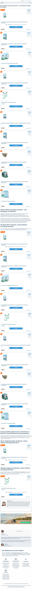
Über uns (21, 583)
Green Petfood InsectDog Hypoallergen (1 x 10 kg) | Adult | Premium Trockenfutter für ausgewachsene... (14, 83)
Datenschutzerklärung (16, 583)
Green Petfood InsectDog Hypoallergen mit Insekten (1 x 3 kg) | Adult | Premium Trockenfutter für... (15, 123)
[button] (29, 3)
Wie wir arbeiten (25, 583)
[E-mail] (2, 509)
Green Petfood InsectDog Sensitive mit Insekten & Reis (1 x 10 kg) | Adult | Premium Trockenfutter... (14, 22)
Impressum (11, 583)
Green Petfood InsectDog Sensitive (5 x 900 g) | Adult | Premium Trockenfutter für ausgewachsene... (14, 162)
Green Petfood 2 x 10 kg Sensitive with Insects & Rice (9, 63)
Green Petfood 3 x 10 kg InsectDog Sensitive (8, 201)
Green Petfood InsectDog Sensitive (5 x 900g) (8, 102)
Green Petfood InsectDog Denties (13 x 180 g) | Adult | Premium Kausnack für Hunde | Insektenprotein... (14, 182)
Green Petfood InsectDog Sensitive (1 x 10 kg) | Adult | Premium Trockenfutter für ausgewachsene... (14, 44)
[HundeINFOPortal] (2, 3)
